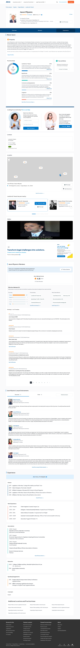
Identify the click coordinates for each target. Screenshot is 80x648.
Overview (14, 30)
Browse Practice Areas (10, 630)
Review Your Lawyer (10, 626)
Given (39, 394)
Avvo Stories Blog (9, 632)
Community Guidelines (30, 644)
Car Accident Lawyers (44, 634)
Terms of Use (8, 644)
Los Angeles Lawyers (27, 626)
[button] (60, 175)
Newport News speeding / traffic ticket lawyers (39, 607)
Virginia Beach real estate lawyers (58, 610)
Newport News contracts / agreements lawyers (17, 604)
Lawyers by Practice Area (28, 2)
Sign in (71, 2)
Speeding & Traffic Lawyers (45, 640)
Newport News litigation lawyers (58, 604)
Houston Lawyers (26, 630)
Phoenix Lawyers (26, 636)
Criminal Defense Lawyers (45, 628)
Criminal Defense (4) (36, 302)
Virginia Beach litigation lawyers (36, 610)
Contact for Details (63, 69)
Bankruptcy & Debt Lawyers (45, 624)
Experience (66, 30)
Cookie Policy (21, 644)
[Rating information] (41, 14)
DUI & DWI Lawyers (44, 630)
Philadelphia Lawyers (27, 634)
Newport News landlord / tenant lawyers (37, 604)
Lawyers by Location (17, 2)
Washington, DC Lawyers (28, 632)
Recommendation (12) (58, 299)
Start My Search (31, 128)
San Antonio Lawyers (27, 638)
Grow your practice (63, 2)
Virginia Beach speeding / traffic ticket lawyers (17, 613)
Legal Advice (8, 628)
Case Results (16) (57, 295)
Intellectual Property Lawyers (46, 638)
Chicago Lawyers (26, 628)
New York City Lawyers (27, 624)
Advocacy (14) (66, 295)
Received (18, 394)
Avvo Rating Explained (62, 630)
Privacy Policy (15, 644)
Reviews (40, 30)
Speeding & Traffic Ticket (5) (37, 299)
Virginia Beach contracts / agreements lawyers (60, 607)
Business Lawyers (43, 626)
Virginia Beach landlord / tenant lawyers (15, 610)
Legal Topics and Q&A (40, 2)
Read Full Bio (11, 54)
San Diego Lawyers (27, 640)
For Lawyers (8, 634)
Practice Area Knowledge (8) (59, 302)
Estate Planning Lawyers (45, 632)
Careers (59, 626)
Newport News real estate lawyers (14, 607)
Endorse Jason (64, 394)
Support (59, 628)
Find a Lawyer (8, 624)
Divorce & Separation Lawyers (46, 636)
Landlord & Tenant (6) (36, 295)
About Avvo (60, 624)
